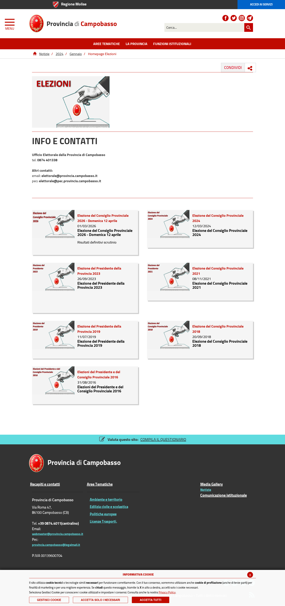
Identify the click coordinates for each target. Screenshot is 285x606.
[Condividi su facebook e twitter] (250, 68)
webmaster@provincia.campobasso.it (57, 533)
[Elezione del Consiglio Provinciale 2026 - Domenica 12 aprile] (53, 223)
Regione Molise (73, 4)
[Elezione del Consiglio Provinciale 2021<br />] (168, 276)
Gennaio (76, 54)
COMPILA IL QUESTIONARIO (163, 439)
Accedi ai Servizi (261, 4)
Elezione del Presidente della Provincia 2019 (100, 343)
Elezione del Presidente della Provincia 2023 (100, 285)
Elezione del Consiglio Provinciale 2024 (219, 232)
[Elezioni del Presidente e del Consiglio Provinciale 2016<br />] (53, 380)
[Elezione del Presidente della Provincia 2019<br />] (53, 334)
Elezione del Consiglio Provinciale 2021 (219, 285)
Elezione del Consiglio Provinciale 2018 (219, 343)
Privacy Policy (167, 592)
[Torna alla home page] (34, 54)
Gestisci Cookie (49, 600)
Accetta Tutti (150, 600)
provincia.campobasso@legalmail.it (56, 544)
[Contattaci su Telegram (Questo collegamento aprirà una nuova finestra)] (250, 18)
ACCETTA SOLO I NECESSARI (100, 600)
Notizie (44, 54)
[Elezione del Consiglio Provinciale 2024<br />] (168, 223)
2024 (59, 54)
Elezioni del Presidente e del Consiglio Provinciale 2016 (100, 388)
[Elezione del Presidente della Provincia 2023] (53, 276)
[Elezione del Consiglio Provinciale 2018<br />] (168, 334)
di (82, 22)
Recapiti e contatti (45, 484)
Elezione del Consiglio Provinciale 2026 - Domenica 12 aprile (104, 232)
